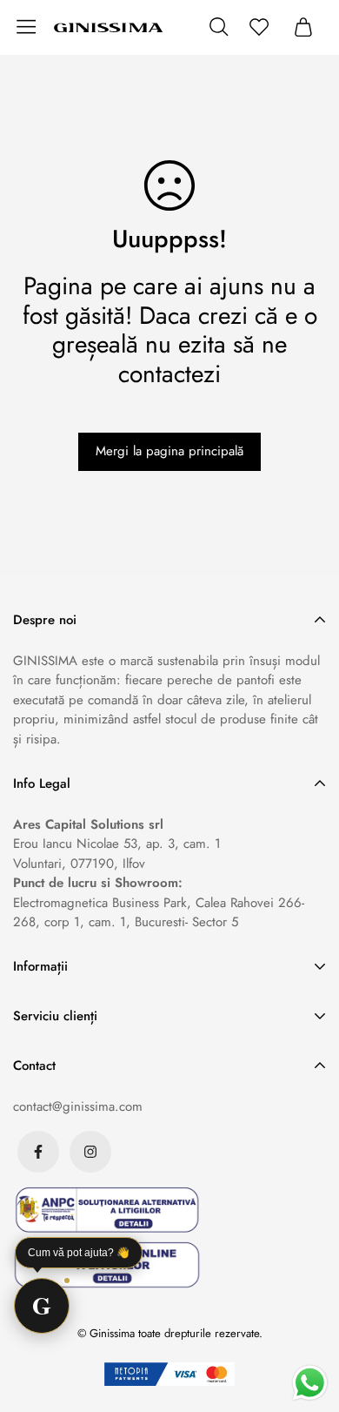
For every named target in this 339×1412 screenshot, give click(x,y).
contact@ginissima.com (78, 1106)
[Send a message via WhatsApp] (309, 1382)
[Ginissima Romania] (108, 27)
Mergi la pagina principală (169, 451)
